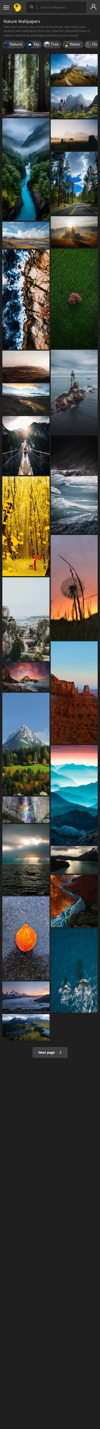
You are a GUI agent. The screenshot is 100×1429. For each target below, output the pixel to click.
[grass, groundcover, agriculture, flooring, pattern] (74, 299)
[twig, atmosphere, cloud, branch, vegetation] (74, 587)
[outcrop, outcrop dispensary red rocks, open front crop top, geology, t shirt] (26, 677)
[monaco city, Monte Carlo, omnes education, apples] (26, 619)
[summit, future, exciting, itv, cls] (74, 102)
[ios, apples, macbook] (74, 692)
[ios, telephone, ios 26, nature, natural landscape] (26, 169)
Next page (47, 1052)
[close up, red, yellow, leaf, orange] (26, 938)
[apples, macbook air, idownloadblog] (26, 1027)
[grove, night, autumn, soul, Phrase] (26, 526)
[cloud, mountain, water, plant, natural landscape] (26, 235)
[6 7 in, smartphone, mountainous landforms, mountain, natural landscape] (26, 744)
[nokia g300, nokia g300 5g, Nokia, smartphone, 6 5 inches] (74, 901)
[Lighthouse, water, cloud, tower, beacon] (74, 392)
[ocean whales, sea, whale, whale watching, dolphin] (74, 970)
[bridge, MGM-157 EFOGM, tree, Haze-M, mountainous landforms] (74, 135)
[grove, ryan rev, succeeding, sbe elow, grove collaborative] (26, 85)
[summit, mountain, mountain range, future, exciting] (74, 70)
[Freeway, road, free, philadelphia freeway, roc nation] (74, 183)
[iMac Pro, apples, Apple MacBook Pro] (74, 860)
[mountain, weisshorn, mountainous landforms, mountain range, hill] (26, 997)
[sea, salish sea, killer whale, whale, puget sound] (26, 859)
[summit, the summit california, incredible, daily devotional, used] (26, 399)
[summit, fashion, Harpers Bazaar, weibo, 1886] (74, 795)
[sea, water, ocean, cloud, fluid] (74, 484)
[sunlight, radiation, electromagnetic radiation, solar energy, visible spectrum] (74, 232)
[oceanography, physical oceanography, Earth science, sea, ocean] (26, 299)
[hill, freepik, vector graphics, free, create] (26, 366)
